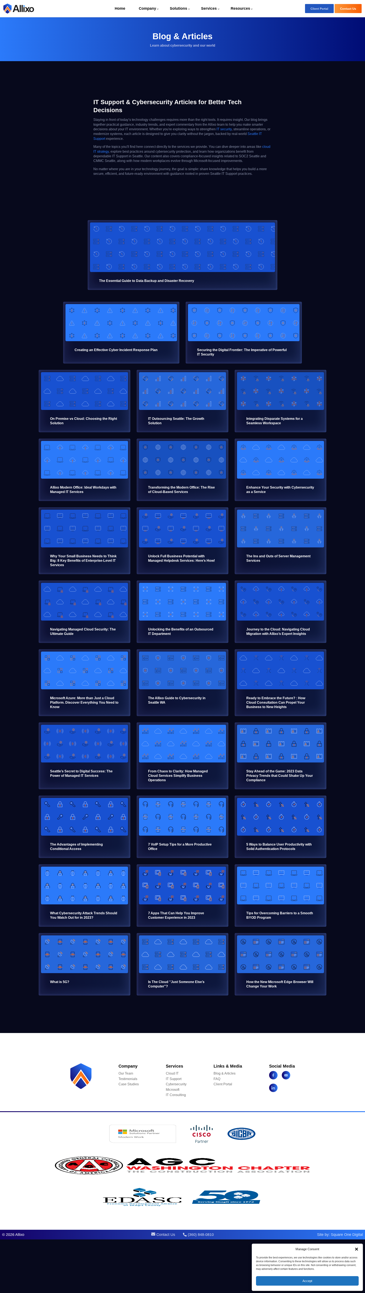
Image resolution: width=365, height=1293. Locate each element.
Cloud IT (172, 1073)
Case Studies (128, 1084)
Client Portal (319, 8)
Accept (307, 1281)
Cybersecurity (176, 1084)
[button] (356, 1249)
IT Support (173, 1079)
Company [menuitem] (147, 8)
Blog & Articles (225, 1073)
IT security (224, 129)
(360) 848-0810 (200, 1234)
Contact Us (348, 8)
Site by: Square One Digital (340, 1234)
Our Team (125, 1073)
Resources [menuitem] (240, 8)
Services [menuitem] (209, 8)
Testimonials (127, 1079)
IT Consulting (176, 1095)
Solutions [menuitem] (178, 8)
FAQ (217, 1079)
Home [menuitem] (120, 8)
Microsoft (172, 1089)
